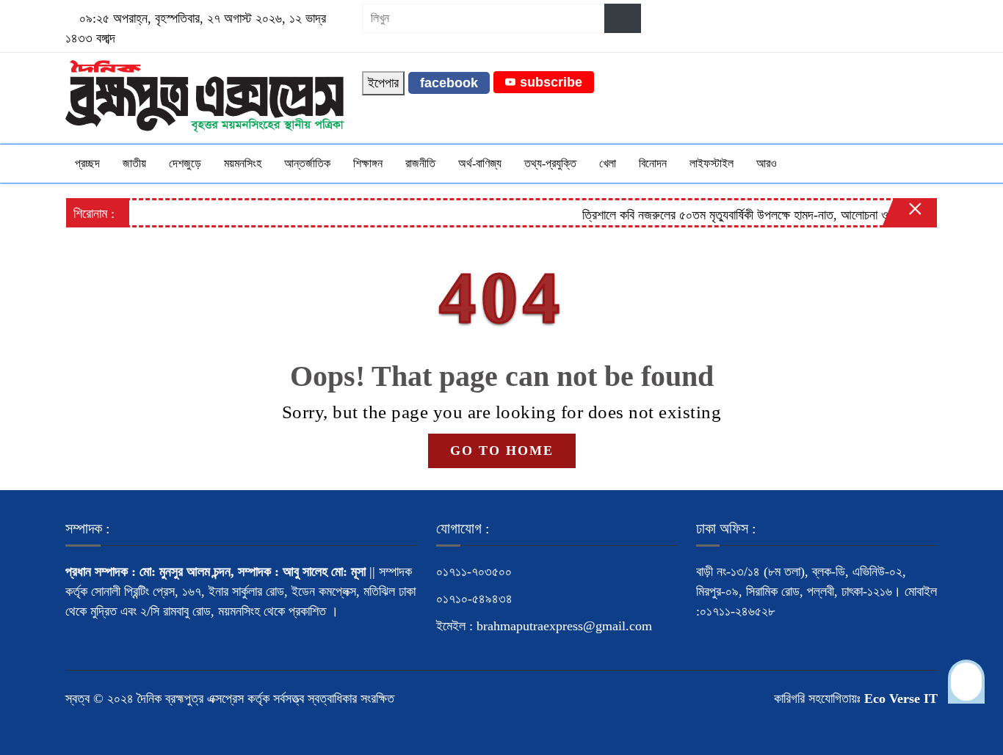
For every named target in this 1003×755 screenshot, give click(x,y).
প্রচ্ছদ (87, 163)
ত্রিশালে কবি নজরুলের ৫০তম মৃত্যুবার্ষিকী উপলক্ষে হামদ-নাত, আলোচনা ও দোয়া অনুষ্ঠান (751, 215)
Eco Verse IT (901, 698)
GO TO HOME (502, 450)
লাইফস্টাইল (711, 163)
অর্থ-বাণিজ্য (480, 163)
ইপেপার (383, 83)
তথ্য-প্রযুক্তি (550, 163)
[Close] (902, 216)
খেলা (607, 163)
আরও (766, 163)
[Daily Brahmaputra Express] (204, 95)
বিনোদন (653, 163)
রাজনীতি (420, 163)
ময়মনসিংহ (242, 163)
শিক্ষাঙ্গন (368, 163)
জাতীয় (134, 163)
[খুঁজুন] (622, 18)
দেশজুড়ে (185, 163)
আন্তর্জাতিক (307, 163)
